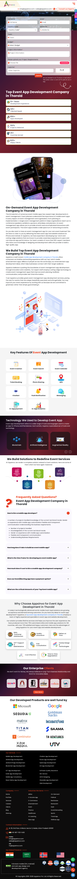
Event (30, 807)
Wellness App (55, 820)
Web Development (46, 783)
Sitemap (8, 813)
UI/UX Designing (45, 777)
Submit (38, 75)
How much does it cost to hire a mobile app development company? (35, 568)
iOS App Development (47, 766)
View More (38, 692)
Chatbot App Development (48, 756)
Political (53, 797)
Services (8, 800)
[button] (73, 875)
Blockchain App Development (15, 766)
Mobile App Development (14, 756)
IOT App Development (13, 771)
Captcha (11, 67)
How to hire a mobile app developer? (22, 513)
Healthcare (32, 813)
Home (8, 794)
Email (42, 19)
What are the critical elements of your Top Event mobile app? (32, 589)
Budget (11, 42)
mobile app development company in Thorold (41, 257)
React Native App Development (16, 780)
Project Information (15, 50)
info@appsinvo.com (27, 9)
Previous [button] (65, 451)
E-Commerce (32, 800)
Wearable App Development (49, 780)
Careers (8, 804)
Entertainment (33, 804)
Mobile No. (44, 27)
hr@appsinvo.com (15, 846)
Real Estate (54, 800)
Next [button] (70, 451)
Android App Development (14, 759)
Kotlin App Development (14, 774)
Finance (31, 810)
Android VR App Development (15, 763)
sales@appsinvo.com (44, 9)
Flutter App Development (48, 759)
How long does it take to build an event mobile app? (28, 547)
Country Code (13, 27)
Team (10, 34)
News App (31, 820)
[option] (17, 441)
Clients (8, 807)
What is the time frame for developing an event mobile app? (32, 558)
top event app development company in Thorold (44, 615)
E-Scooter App (33, 797)
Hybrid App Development (48, 763)
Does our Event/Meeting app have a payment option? (29, 579)
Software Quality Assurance (49, 771)
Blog (7, 810)
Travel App (54, 816)
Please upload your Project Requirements (23, 59)
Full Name (12, 19)
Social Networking (56, 810)
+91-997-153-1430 (18, 832)
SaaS (52, 807)
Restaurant (54, 804)
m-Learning (32, 816)
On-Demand (55, 794)
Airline (30, 794)
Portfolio (8, 797)
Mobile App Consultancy (14, 777)
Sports (53, 813)
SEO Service (43, 774)
